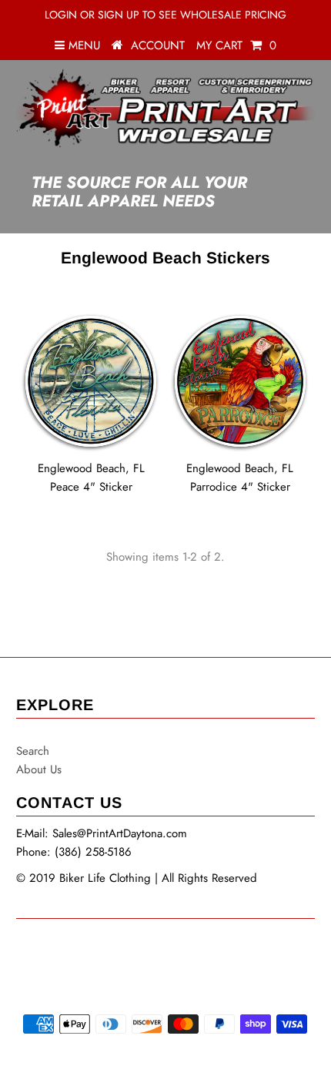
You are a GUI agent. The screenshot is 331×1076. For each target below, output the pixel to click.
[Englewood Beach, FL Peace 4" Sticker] (90, 381)
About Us (39, 769)
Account (158, 45)
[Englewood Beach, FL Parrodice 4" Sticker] (240, 381)
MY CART (236, 45)
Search (32, 750)
